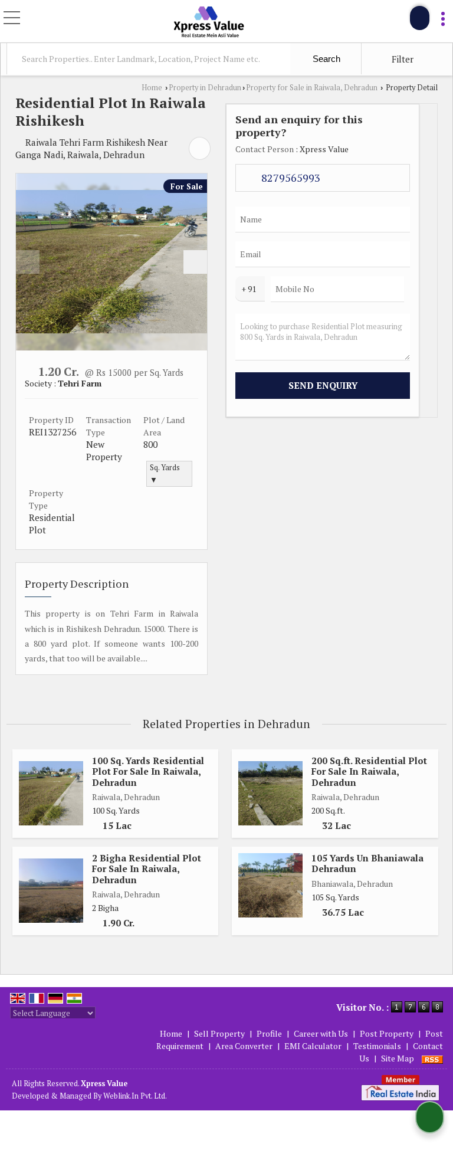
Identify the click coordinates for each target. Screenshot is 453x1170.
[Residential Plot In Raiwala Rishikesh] (111, 261)
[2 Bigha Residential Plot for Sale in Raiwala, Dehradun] (51, 890)
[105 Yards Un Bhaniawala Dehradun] (270, 885)
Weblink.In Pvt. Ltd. (135, 1096)
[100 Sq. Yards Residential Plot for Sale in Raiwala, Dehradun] (51, 793)
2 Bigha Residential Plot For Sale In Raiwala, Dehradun (146, 869)
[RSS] (432, 1058)
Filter (401, 59)
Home (152, 88)
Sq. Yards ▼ (165, 474)
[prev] (28, 262)
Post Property (386, 1033)
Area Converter (244, 1045)
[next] (195, 262)
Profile (269, 1033)
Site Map (397, 1058)
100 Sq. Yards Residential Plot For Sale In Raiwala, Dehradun (148, 771)
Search (325, 59)
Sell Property (219, 1033)
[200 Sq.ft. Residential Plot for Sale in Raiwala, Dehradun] (270, 793)
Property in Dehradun (205, 88)
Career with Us (321, 1033)
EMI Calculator (313, 1045)
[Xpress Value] (209, 22)
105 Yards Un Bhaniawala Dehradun (367, 863)
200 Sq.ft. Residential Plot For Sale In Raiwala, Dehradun (369, 771)
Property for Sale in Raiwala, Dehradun (312, 88)
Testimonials (377, 1045)
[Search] (419, 18)
